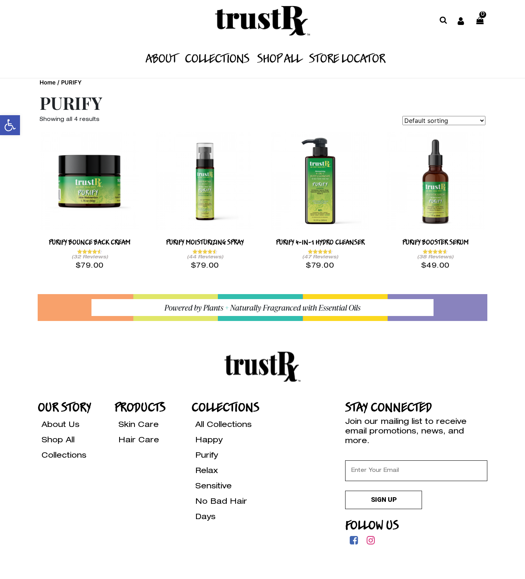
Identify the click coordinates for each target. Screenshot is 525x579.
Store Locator (347, 59)
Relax (206, 471)
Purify (206, 456)
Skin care (138, 425)
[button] (10, 125)
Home (48, 82)
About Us (61, 425)
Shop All (279, 59)
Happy (209, 441)
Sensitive (213, 487)
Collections (217, 59)
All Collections (223, 425)
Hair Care (138, 441)
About (161, 59)
